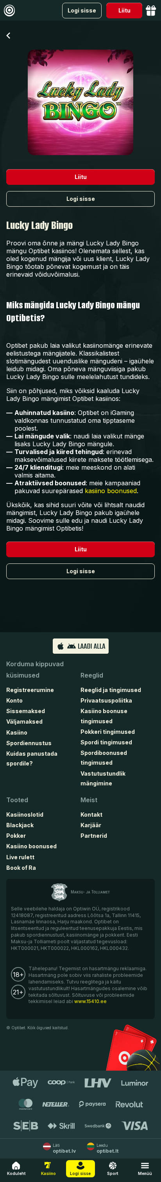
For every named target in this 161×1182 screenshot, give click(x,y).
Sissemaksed (25, 711)
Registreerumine (30, 690)
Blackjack (20, 825)
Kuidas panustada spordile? (31, 758)
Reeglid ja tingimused (110, 690)
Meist (88, 800)
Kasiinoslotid (24, 814)
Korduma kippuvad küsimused (35, 669)
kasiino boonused (111, 491)
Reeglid (91, 675)
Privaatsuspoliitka (106, 700)
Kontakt (91, 814)
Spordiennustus (29, 743)
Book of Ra (21, 867)
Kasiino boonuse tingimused (103, 716)
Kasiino (16, 732)
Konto (14, 700)
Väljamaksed (24, 721)
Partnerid (93, 835)
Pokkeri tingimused (107, 731)
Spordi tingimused (106, 742)
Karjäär (90, 825)
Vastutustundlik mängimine (102, 778)
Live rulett (20, 857)
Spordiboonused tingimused (103, 757)
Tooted (17, 800)
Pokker (16, 835)
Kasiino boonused (31, 846)
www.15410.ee (90, 1001)
